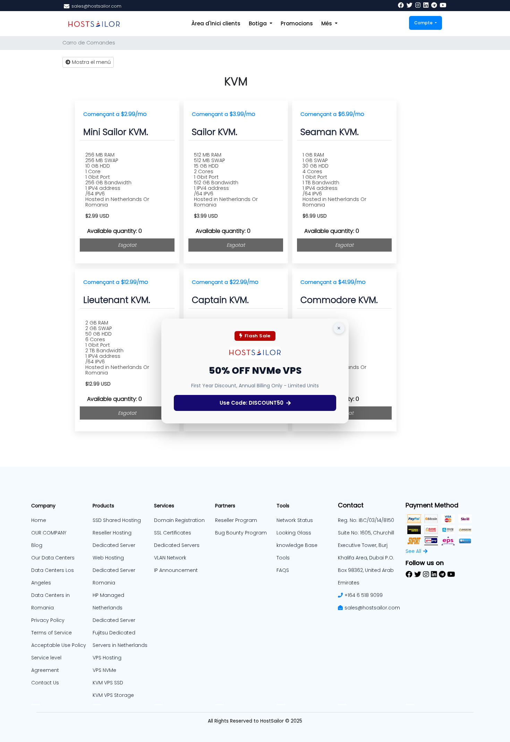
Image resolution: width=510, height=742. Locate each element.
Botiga (258, 23)
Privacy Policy (48, 620)
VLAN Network (170, 557)
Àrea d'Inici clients (216, 23)
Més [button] (327, 23)
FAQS (283, 570)
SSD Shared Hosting (117, 520)
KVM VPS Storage (113, 695)
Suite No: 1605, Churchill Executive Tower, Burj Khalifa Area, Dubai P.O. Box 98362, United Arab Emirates (366, 557)
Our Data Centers (53, 557)
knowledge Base (297, 545)
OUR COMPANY (48, 532)
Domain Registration (179, 520)
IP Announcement (176, 570)
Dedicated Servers (176, 545)
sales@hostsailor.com (372, 607)
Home (38, 520)
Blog (36, 545)
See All (413, 551)
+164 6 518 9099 (364, 595)
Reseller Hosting (112, 532)
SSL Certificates (172, 532)
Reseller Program (236, 520)
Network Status (295, 520)
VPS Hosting (107, 657)
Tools (283, 557)
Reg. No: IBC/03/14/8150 (366, 520)
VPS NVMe (104, 670)
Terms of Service (51, 632)
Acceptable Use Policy (58, 645)
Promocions (297, 23)
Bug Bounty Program (241, 532)
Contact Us (45, 682)
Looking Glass (294, 532)
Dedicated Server (114, 620)
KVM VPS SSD (108, 682)
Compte (424, 23)
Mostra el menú (90, 62)
